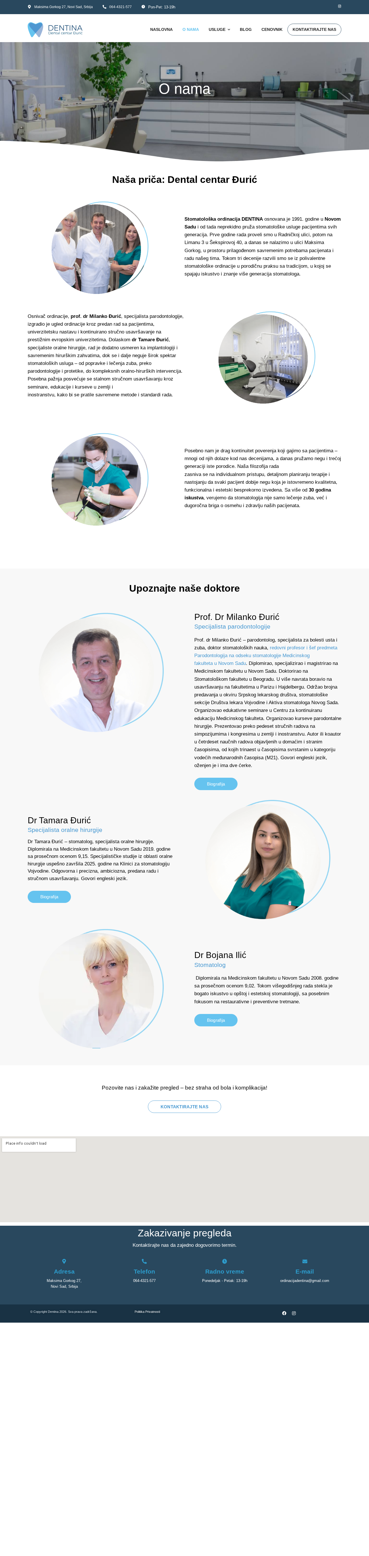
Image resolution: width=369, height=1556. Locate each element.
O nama (190, 29)
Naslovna (161, 29)
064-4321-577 (120, 7)
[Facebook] (284, 1313)
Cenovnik (272, 29)
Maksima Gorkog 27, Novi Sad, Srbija (63, 7)
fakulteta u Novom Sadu (220, 663)
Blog (246, 29)
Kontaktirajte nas (314, 29)
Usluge (217, 29)
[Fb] (328, 6)
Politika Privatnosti (152, 1311)
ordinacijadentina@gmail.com (304, 1280)
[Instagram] (337, 6)
